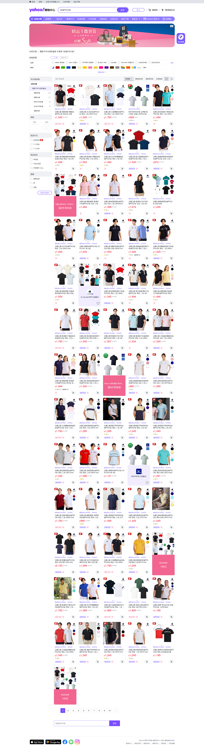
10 (109, 710)
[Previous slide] (55, 95)
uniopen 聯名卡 (153, 18)
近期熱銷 (159, 79)
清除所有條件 (44, 193)
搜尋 (114, 723)
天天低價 (92, 18)
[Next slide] (74, 95)
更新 (172, 740)
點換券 (48, 18)
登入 (138, 10)
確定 (46, 128)
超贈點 (168, 18)
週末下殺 (125, 18)
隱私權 (163, 743)
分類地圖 (172, 743)
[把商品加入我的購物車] (73, 123)
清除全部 (64, 57)
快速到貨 (81, 18)
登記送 (59, 18)
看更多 (135, 18)
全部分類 (34, 84)
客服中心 (129, 743)
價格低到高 (139, 79)
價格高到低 (149, 79)
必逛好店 (114, 18)
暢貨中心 (70, 18)
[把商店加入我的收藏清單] (98, 303)
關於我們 (138, 743)
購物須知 (147, 743)
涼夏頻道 (103, 18)
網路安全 (155, 743)
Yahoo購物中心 (42, 10)
